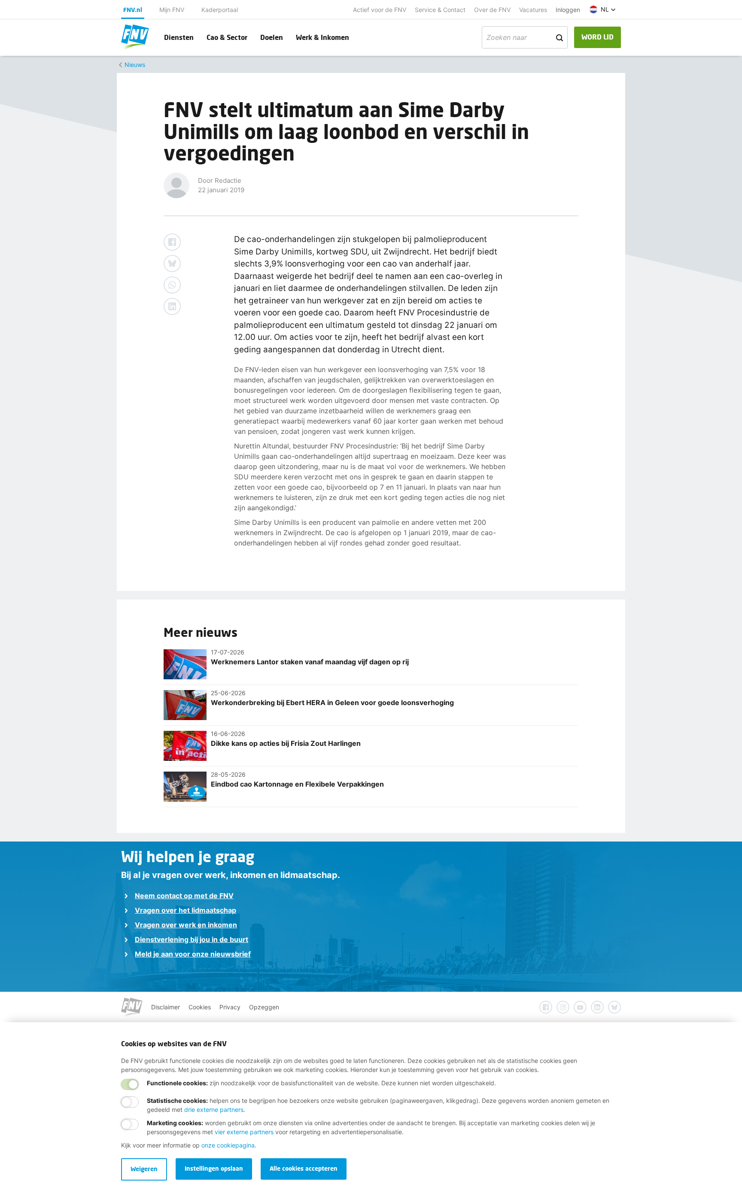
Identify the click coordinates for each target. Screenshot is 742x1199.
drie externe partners (213, 1109)
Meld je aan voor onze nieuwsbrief (193, 954)
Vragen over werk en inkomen (186, 924)
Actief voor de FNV (379, 9)
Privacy (229, 1007)
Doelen (271, 37)
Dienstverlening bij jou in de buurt (191, 939)
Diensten (179, 37)
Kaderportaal (219, 9)
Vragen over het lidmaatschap (185, 910)
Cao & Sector (227, 37)
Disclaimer (165, 1007)
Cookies (200, 1007)
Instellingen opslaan (214, 1168)
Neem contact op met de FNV (184, 895)
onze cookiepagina (228, 1145)
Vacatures (533, 9)
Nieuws (135, 64)
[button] (603, 9)
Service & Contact (440, 9)
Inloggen (568, 9)
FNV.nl (132, 9)
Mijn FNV (171, 9)
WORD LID (597, 37)
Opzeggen (264, 1007)
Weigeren (144, 1168)
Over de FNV (492, 9)
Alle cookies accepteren (304, 1168)
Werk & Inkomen (322, 37)
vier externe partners (244, 1131)
